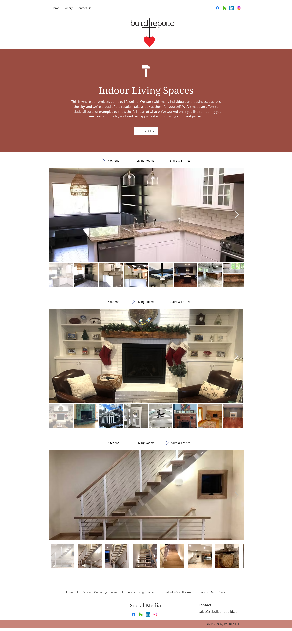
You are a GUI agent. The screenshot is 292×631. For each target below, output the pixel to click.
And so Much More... (214, 592)
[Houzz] (224, 8)
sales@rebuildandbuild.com (219, 611)
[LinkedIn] (231, 8)
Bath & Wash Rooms (178, 592)
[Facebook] (217, 8)
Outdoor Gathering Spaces (100, 592)
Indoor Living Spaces (141, 592)
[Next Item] (236, 215)
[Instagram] (239, 8)
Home (69, 592)
